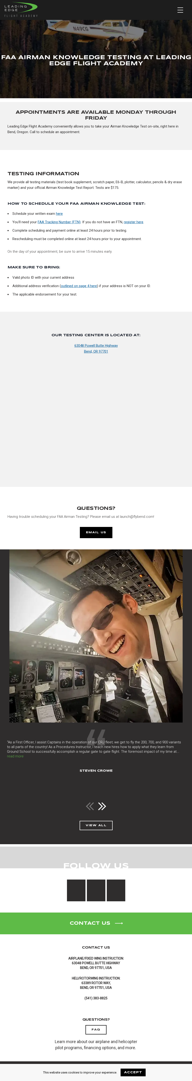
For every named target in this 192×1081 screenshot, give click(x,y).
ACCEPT (133, 1072)
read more (15, 756)
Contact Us (90, 923)
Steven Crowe (96, 770)
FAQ (96, 1029)
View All (96, 825)
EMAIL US (96, 532)
